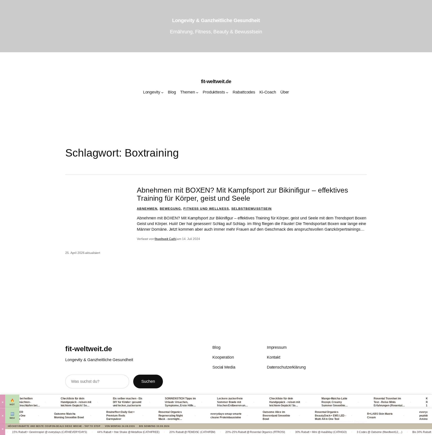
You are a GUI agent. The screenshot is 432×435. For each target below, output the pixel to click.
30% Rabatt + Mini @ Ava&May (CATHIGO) (306, 432)
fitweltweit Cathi (165, 239)
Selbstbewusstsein (251, 208)
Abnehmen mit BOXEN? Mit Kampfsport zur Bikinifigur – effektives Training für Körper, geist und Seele (242, 194)
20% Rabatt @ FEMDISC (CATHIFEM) (178, 432)
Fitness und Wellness (206, 208)
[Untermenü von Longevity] (162, 92)
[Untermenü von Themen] (197, 92)
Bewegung (170, 208)
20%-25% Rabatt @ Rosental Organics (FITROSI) (240, 432)
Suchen (148, 381)
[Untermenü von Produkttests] (227, 92)
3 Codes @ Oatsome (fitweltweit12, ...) (365, 432)
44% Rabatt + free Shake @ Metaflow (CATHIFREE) (114, 432)
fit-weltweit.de (216, 81)
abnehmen (147, 208)
